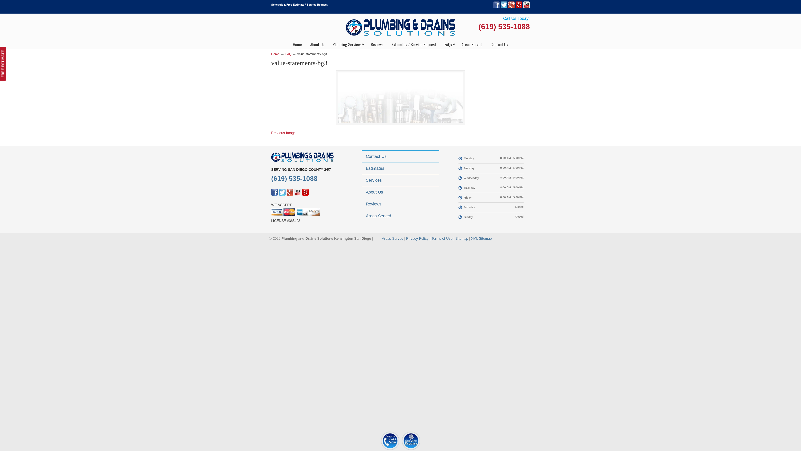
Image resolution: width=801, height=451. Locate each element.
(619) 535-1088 (504, 26)
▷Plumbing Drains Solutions (400, 27)
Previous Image (283, 133)
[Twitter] (504, 7)
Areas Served (392, 239)
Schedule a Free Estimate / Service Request (299, 4)
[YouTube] (526, 7)
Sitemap (461, 239)
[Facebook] (496, 7)
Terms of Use (442, 239)
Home (275, 54)
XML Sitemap (481, 239)
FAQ (288, 54)
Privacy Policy (417, 239)
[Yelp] (519, 7)
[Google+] (511, 7)
